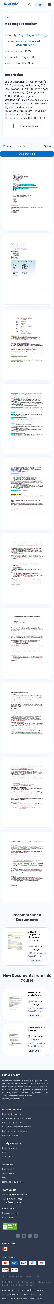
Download (29, 153)
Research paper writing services (16, 1127)
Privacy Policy (8, 1290)
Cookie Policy (36, 1298)
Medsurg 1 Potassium (21, 24)
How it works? (8, 1169)
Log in (40, 4)
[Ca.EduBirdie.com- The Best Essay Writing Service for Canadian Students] (5, 1250)
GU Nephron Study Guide (34, 993)
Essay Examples (9, 1148)
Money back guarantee (13, 1182)
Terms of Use (23, 1290)
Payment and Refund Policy (14, 1298)
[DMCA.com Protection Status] (27, 1226)
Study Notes (7, 1156)
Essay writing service (11, 1114)
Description (14, 75)
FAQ (4, 1177)
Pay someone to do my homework (17, 1118)
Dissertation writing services (15, 1131)
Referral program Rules (31, 1294)
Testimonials (8, 1173)
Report (9, 146)
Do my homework (10, 1135)
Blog (4, 1152)
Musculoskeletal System (36, 1029)
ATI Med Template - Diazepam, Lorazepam (33, 936)
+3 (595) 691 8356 (14, 1199)
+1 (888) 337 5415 (13, 1202)
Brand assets (8, 1217)
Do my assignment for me (14, 1122)
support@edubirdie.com (13, 1099)
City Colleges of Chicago (33, 35)
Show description (29, 126)
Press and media (10, 1213)
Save (49, 146)
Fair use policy (38, 1290)
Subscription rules (10, 1294)
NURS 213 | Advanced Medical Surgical (28, 43)
